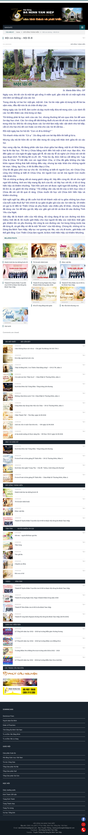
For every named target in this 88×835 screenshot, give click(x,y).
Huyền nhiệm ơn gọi (26, 528)
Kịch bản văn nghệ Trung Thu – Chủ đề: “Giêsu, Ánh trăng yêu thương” (39, 468)
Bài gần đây (26, 342)
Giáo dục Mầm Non (13, 624)
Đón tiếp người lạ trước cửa (24, 358)
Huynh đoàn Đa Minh (10, 720)
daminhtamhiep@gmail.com (27, 828)
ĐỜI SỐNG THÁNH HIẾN (78, 44)
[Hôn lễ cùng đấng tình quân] (43, 295)
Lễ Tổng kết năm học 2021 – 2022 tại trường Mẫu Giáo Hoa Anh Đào (38, 660)
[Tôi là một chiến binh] (43, 251)
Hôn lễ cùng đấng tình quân (42, 306)
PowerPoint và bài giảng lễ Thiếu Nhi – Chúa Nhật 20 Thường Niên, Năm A (41, 477)
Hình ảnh (18, 581)
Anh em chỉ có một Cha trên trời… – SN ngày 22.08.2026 (34, 425)
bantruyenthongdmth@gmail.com (63, 828)
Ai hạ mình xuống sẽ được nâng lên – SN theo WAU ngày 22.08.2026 (39, 434)
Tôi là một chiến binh (40, 262)
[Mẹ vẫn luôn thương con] (72, 295)
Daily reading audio (9, 790)
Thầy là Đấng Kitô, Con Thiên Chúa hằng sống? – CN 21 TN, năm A (38, 367)
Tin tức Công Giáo (9, 762)
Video (8, 581)
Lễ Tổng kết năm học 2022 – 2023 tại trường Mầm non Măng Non (38, 641)
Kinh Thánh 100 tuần (10, 794)
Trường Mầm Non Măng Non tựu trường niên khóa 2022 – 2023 (37, 650)
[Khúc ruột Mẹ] (72, 251)
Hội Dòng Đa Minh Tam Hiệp (48, 830)
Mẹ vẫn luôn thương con (70, 306)
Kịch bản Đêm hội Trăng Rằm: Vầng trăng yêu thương (34, 386)
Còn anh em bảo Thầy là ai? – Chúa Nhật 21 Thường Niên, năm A (37, 377)
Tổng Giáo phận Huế (9, 771)
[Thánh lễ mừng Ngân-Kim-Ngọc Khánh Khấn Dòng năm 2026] (43, 272)
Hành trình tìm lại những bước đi (16, 262)
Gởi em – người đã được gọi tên (26, 535)
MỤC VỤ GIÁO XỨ (12, 442)
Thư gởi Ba (18, 554)
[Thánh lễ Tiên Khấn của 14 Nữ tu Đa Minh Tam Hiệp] (72, 272)
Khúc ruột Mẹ (66, 262)
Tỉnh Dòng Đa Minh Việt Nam (12, 730)
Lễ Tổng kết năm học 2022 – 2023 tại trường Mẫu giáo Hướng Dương (39, 631)
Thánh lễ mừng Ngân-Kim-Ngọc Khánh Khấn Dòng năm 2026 (44, 284)
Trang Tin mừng (8, 808)
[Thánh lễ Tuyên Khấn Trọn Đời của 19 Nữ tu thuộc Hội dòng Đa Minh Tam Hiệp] (15, 272)
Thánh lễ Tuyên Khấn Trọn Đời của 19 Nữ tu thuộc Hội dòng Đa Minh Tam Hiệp (15, 285)
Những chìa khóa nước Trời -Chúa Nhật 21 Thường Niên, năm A (37, 396)
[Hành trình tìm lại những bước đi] (15, 251)
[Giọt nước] (15, 315)
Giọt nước (7, 326)
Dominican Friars (8, 716)
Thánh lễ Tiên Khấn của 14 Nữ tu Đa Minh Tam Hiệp (73, 284)
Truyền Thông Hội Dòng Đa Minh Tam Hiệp (47, 832)
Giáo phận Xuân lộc (9, 753)
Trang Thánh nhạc (9, 803)
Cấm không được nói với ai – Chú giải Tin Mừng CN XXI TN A (37, 348)
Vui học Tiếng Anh (9, 813)
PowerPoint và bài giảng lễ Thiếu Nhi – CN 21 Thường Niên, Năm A (39, 458)
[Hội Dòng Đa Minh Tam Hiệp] (44, 14)
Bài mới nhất (11, 342)
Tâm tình (9, 528)
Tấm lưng (18, 545)
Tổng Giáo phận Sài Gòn (11, 776)
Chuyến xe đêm (20, 564)
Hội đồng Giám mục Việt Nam (13, 757)
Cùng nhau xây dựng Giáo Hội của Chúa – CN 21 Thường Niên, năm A (39, 406)
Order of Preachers (9, 725)
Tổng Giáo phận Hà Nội (10, 767)
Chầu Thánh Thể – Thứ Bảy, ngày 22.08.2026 (30, 415)
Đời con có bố (19, 573)
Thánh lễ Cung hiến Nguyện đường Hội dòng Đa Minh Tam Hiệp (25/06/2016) (42, 617)
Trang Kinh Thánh (9, 799)
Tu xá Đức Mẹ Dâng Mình (11, 734)
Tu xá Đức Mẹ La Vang (10, 739)
